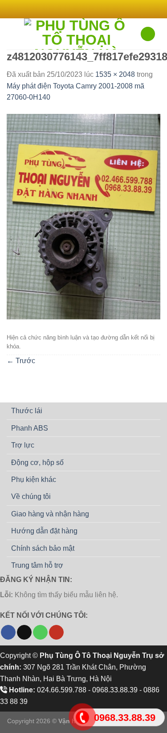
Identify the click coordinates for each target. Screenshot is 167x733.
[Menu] (12, 34)
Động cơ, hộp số (37, 462)
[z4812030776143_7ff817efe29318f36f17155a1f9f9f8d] (83, 216)
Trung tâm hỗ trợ (37, 565)
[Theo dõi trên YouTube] (56, 632)
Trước (21, 360)
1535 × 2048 (115, 74)
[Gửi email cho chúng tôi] (96, 9)
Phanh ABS (29, 428)
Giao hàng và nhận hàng (50, 514)
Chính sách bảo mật (42, 548)
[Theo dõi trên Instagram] (79, 9)
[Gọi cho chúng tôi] (40, 632)
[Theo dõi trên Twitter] (87, 9)
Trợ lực (22, 445)
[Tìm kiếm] (148, 34)
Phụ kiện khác (33, 479)
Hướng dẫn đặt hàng (44, 531)
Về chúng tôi (31, 496)
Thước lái (26, 411)
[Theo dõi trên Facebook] (70, 9)
